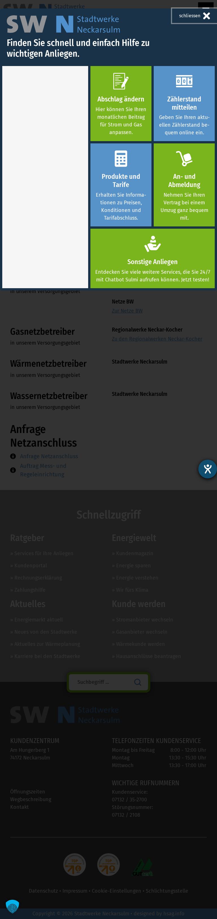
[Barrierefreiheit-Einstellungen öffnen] (207, 469)
